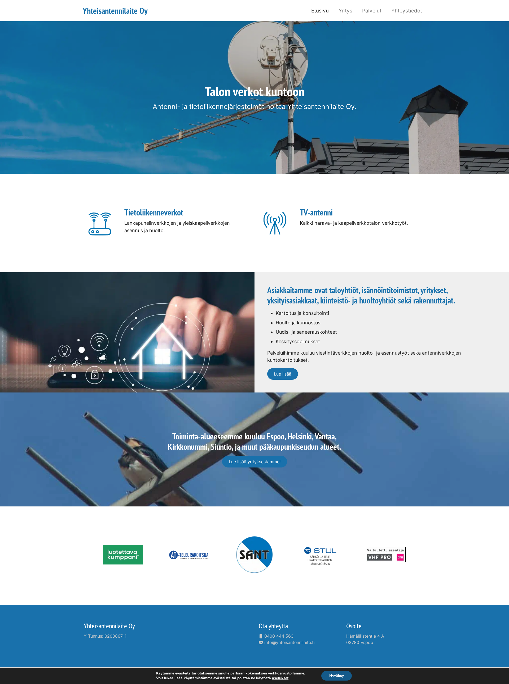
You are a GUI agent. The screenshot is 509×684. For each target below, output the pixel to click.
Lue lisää (282, 374)
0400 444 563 (278, 636)
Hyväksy (336, 675)
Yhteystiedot (406, 10)
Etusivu (320, 10)
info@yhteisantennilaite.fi (289, 642)
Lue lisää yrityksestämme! (254, 461)
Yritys (345, 10)
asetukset (280, 678)
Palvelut (371, 10)
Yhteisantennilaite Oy (109, 625)
